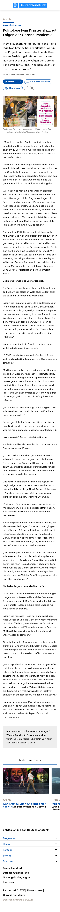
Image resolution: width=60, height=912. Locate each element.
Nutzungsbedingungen (16, 877)
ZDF (23, 890)
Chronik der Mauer (14, 894)
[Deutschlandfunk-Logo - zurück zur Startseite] (30, 5)
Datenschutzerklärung (16, 872)
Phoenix (32, 890)
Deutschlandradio (13, 868)
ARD (16, 890)
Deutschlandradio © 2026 (18, 899)
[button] (4, 5)
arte (41, 890)
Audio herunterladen (39, 81)
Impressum (9, 881)
